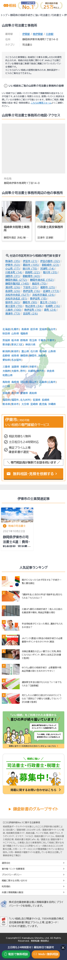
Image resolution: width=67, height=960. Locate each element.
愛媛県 (24, 393)
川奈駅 (49, 34)
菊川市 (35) (50, 272)
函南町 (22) (32, 272)
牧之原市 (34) (34, 306)
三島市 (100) (13, 310)
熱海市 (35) (12, 261)
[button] (60, 217)
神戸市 (40, 371)
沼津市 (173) (51, 291)
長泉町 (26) (12, 291)
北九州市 (25, 400)
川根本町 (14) (13, 272)
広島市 (52, 382)
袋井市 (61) (12, 302)
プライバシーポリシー (12, 875)
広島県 (43, 382)
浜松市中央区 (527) (17, 295)
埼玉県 (33, 340)
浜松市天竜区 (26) (43, 295)
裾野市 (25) (47, 287)
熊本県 (6, 404)
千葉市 (50, 340)
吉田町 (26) (30, 313)
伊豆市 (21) (30, 261)
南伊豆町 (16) (32, 310)
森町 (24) (50, 310)
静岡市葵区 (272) (16, 280)
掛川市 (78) (30, 268)
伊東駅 (26, 34)
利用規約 (6, 886)
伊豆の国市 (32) (50, 261)
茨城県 (6, 340)
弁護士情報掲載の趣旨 (12, 892)
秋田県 (6, 333)
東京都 (6, 344)
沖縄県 (52, 404)
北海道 (6, 329)
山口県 (6, 386)
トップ (4, 15)
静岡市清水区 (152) (42, 280)
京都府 (24, 366)
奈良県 (50, 371)
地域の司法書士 (17, 526)
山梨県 (52, 351)
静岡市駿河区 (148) (17, 283)
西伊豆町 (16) (31, 291)
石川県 (34, 351)
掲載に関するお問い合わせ (14, 880)
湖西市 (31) (12, 276)
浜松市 (42, 355)
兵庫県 (31, 371)
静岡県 (24, 355)
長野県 (6, 355)
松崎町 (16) (53, 306)
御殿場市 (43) (31, 276)
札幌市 (15, 329)
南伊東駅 (38, 34)
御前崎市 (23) (50, 265)
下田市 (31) (30, 287)
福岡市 (15, 400)
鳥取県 (6, 382)
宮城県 (43, 329)
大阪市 (15, 371)
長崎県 (45, 400)
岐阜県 (15, 355)
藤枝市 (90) (30, 302)
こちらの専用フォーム (41, 103)
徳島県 (6, 393)
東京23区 (17, 344)
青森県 (25, 329)
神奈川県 (30, 344)
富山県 (25, 351)
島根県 (15, 382)
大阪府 (6, 371)
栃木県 (15, 340)
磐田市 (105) (31, 265)
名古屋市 (16, 360)
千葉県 (42, 340)
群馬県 (24, 340)
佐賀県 (36, 400)
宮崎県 (34, 404)
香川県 (15, 393)
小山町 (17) (12, 268)
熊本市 (15, 404)
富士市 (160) (48, 302)
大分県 (25, 404)
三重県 (6, 366)
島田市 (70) (39, 283)
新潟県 (6, 351)
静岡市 (33, 355)
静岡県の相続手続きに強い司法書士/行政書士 (35, 15)
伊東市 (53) (12, 265)
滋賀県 (15, 366)
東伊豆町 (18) (38, 298)
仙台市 (52, 329)
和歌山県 (8, 375)
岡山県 (24, 382)
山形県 (15, 333)
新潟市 (15, 351)
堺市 (22, 371)
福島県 (24, 333)
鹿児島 (43, 404)
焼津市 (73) (12, 313)
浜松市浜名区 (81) (16, 298)
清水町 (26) (12, 287)
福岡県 (6, 400)
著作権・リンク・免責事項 (13, 869)
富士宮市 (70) (14, 306)
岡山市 (33, 382)
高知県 (33, 393)
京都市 (33, 366)
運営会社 (6, 863)
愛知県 (6, 360)
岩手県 (34, 329)
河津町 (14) (47, 268)
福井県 (43, 351)
